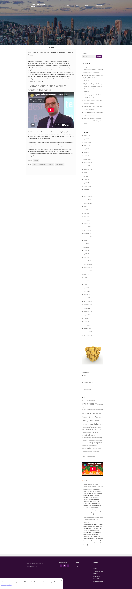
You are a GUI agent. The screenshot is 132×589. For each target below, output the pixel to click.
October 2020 (87, 308)
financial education (97, 413)
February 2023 (87, 223)
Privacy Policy (98, 5)
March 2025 (87, 155)
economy (85, 409)
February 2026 (87, 142)
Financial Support (88, 382)
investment (92, 435)
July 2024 (86, 176)
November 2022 (88, 230)
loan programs (59, 164)
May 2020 (86, 321)
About (76, 5)
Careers (86, 5)
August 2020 (87, 315)
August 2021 (87, 274)
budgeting (90, 400)
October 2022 (87, 233)
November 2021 (88, 267)
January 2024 (87, 189)
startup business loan (95, 453)
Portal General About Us (99, 581)
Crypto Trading (100, 404)
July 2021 (86, 277)
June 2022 (86, 247)
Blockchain (84, 400)
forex (83, 429)
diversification (98, 407)
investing (85, 435)
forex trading (89, 429)
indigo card (84, 432)
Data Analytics (92, 407)
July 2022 (86, 244)
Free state (50, 164)
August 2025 (87, 145)
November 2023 (88, 196)
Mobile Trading (85, 442)
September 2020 (88, 311)
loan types (84, 440)
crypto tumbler (85, 407)
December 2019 (88, 332)
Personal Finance (89, 448)
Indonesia (89, 432)
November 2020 (88, 304)
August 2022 (87, 240)
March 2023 (87, 220)
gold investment (97, 429)
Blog (85, 375)
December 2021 (88, 264)
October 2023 (87, 199)
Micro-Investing (98, 440)
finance (89, 413)
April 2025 (86, 152)
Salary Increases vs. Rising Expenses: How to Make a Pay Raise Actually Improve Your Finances (93, 69)
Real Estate (89, 451)
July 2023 (86, 210)
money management (95, 443)
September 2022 (88, 237)
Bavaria (35, 164)
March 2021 (87, 291)
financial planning (95, 424)
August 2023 (87, 206)
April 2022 (86, 254)
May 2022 (86, 250)
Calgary (95, 400)
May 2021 (86, 284)
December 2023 (88, 193)
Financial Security (86, 427)
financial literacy (88, 417)
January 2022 (87, 260)
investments (86, 438)
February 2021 (87, 294)
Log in (77, 566)
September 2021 (88, 271)
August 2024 (87, 172)
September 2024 (88, 169)
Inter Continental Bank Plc (35, 564)
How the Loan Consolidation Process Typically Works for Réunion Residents (93, 78)
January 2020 (87, 328)
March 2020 (87, 325)
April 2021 (86, 287)
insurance (95, 432)
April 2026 (86, 139)
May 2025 (86, 149)
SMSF (89, 453)
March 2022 (87, 257)
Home (67, 5)
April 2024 (86, 183)
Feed (85, 481)
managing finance (91, 440)
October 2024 (87, 166)
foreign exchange (95, 427)
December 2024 (88, 162)
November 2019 (88, 335)
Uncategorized (87, 389)
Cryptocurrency (89, 404)
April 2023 (86, 216)
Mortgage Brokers (86, 445)
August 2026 (87, 135)
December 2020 (88, 301)
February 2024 (87, 186)
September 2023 (88, 203)
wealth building (91, 456)
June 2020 (86, 318)
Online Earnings (93, 445)
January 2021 (87, 298)
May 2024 (86, 179)
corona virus (43, 164)
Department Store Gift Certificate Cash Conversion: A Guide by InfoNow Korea (93, 121)
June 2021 (86, 281)
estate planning (91, 409)
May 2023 (86, 213)
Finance (36, 160)
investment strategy (96, 438)
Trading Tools (85, 456)
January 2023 (87, 227)
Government (87, 385)
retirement (95, 451)
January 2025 (87, 159)
